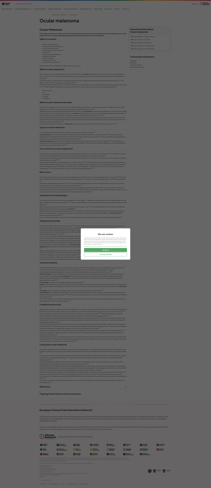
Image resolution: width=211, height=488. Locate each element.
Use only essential (105, 254)
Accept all (105, 250)
